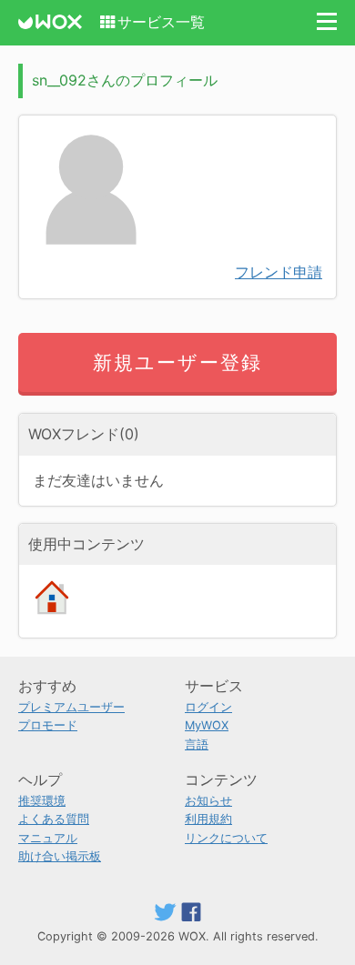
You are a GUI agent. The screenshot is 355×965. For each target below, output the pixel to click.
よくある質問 (53, 819)
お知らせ (208, 801)
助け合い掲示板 (59, 856)
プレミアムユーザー (71, 707)
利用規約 (208, 819)
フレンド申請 (278, 272)
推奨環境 (42, 801)
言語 (196, 744)
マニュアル (47, 838)
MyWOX (206, 725)
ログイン (208, 707)
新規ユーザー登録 (178, 362)
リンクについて (226, 838)
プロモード (47, 725)
